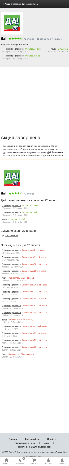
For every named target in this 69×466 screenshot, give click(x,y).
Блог (46, 443)
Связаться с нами (25, 443)
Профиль (62, 463)
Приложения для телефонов (34, 446)
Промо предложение (14, 49)
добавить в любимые (51, 39)
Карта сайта (32, 439)
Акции (53, 49)
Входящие (48, 463)
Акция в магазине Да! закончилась (21, 4)
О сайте (51, 439)
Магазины (34, 463)
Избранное (20, 461)
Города (13, 439)
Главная (6, 463)
